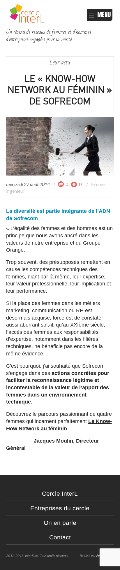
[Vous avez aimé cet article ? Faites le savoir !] (74, 184)
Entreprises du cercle (59, 508)
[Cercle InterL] (27, 13)
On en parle (60, 522)
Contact (60, 537)
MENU (104, 14)
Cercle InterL (60, 493)
